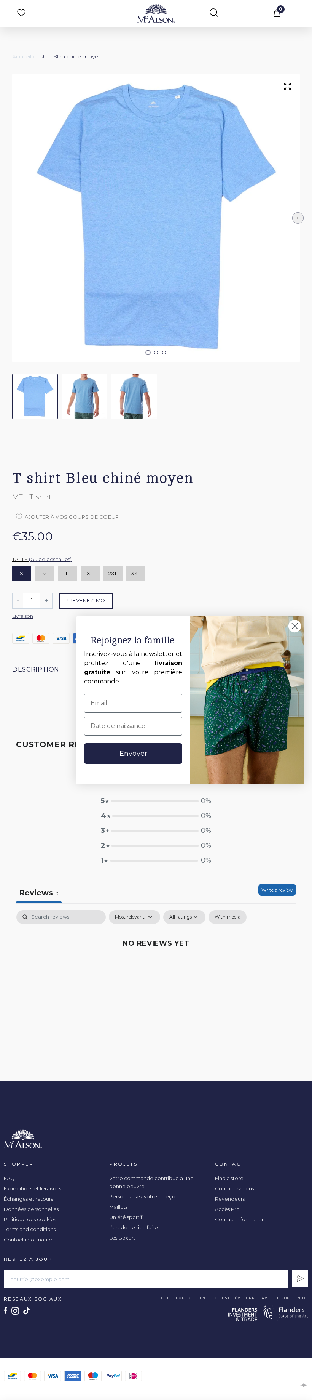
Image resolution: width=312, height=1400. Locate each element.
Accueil (21, 56)
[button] (148, 352)
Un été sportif (125, 1217)
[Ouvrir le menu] (7, 13)
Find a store (229, 1178)
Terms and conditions (30, 1229)
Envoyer (133, 753)
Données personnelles (31, 1209)
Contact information (29, 1239)
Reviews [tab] (39, 892)
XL (90, 573)
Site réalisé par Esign (304, 1385)
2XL (113, 573)
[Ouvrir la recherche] (214, 13)
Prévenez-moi (86, 600)
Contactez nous (234, 1188)
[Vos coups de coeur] (21, 12)
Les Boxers (122, 1238)
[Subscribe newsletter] (300, 1278)
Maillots (118, 1207)
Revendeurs (230, 1199)
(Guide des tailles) (50, 559)
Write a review (277, 890)
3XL (136, 573)
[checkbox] (228, 917)
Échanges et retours (28, 1199)
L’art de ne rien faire (133, 1227)
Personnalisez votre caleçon (143, 1196)
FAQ (9, 1178)
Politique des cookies (30, 1219)
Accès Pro (227, 1209)
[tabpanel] (156, 969)
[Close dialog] (294, 626)
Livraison (22, 616)
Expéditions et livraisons (32, 1188)
